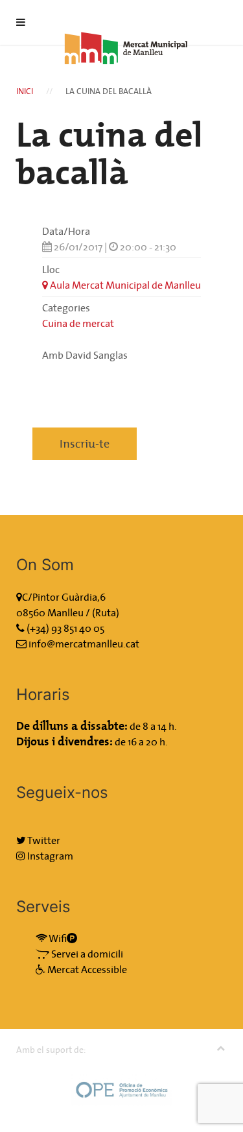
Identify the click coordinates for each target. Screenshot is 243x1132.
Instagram (49, 855)
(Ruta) (105, 612)
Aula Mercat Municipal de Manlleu (124, 284)
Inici (24, 91)
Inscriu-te (85, 443)
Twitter (43, 840)
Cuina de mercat (78, 323)
